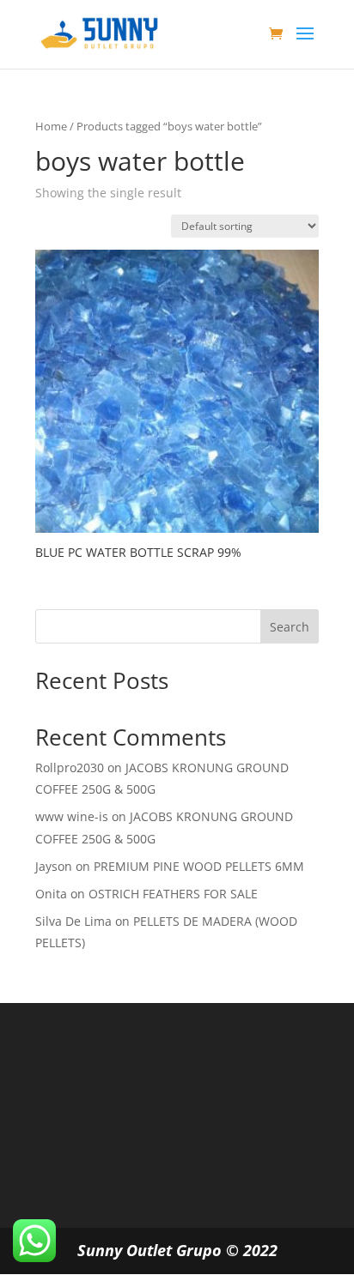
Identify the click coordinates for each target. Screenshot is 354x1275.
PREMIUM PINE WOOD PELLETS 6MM (199, 866)
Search (289, 627)
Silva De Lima (73, 921)
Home (51, 126)
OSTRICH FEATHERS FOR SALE (173, 893)
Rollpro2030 (69, 767)
